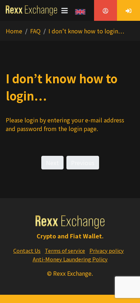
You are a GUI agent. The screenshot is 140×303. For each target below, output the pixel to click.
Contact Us (27, 250)
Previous (82, 162)
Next (52, 162)
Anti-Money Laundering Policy (70, 259)
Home (14, 31)
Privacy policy (106, 250)
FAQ (35, 31)
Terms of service (65, 250)
